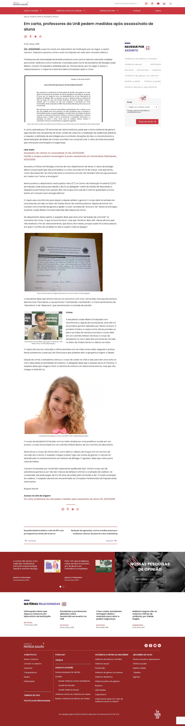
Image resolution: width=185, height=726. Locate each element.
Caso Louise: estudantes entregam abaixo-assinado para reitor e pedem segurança (109, 615)
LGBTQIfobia (100, 690)
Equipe (27, 677)
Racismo (129, 70)
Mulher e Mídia (132, 81)
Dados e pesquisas (22, 577)
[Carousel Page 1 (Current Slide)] (60, 587)
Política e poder (152, 81)
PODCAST (60, 654)
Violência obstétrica (104, 677)
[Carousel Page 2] (63, 587)
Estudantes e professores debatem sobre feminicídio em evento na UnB (73, 615)
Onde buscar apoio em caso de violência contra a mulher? (109, 700)
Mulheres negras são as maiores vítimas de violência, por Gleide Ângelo (144, 615)
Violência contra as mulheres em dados (72, 694)
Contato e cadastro (32, 663)
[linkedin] (164, 3)
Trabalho (156, 70)
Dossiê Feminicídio (67, 685)
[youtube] (158, 3)
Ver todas (142, 579)
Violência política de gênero (107, 681)
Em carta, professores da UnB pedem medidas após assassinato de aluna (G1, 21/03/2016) (69, 499)
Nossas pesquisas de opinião (67, 672)
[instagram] (146, 3)
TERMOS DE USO (32, 695)
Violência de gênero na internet (141, 76)
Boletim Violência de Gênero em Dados (72, 698)
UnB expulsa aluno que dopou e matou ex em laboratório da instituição (37, 614)
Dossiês (58, 676)
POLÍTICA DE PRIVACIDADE (37, 700)
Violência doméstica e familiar (141, 59)
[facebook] (152, 3)
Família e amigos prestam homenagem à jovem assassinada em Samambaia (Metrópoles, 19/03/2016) (70, 158)
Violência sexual (133, 64)
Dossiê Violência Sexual (69, 690)
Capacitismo (100, 694)
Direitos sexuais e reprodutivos (141, 87)
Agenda (136, 677)
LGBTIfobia (155, 64)
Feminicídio (143, 70)
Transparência (30, 672)
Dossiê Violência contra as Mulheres (74, 681)
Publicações (29, 681)
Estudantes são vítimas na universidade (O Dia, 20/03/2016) (54, 153)
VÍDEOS (59, 660)
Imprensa (28, 668)
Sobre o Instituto (31, 659)
